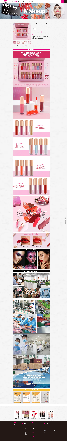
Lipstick (29, 45)
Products (15, 1)
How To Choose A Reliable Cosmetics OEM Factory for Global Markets (36, 431)
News (29, 1)
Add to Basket (36, 33)
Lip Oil (32, 45)
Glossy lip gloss (25, 45)
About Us (19, 1)
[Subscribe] (53, 430)
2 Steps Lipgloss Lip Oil (25, 418)
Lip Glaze (18, 45)
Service (23, 1)
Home (12, 1)
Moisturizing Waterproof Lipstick (17, 418)
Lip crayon (21, 45)
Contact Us (32, 1)
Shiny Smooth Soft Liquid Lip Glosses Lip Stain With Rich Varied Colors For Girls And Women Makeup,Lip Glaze (42, 418)
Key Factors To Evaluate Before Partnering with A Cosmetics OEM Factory (36, 435)
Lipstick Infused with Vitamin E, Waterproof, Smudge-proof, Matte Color (33, 418)
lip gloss (14, 45)
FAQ (26, 1)
